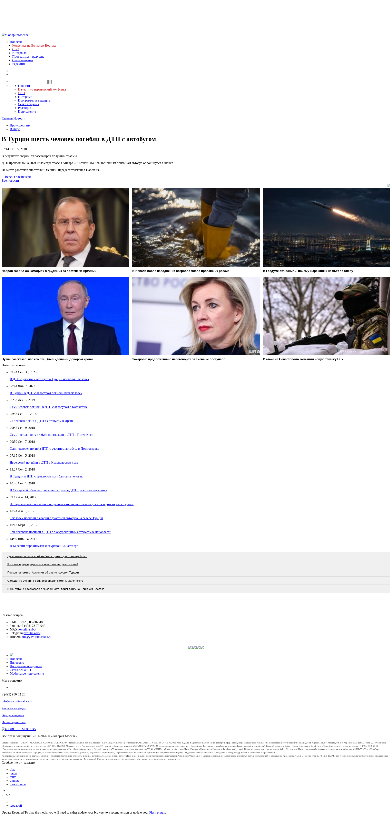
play (12, 769)
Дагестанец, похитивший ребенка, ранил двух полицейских (47, 556)
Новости (16, 42)
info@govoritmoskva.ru (36, 636)
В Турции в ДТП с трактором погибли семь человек (46, 476)
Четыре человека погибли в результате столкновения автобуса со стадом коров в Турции (72, 504)
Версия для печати (18, 177)
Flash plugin (157, 812)
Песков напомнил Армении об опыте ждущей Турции (43, 572)
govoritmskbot (27, 629)
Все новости (10, 180)
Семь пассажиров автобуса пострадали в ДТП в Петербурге (51, 434)
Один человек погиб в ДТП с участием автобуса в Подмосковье (54, 448)
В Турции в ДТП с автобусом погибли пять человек (46, 393)
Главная (7, 118)
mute (13, 777)
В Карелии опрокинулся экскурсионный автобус (44, 546)
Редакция (18, 64)
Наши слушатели (14, 722)
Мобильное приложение (27, 673)
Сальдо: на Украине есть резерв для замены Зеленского (45, 580)
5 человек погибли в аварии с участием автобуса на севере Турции (56, 518)
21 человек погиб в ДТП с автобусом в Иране (42, 421)
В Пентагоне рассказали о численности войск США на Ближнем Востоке (55, 588)
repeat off (16, 805)
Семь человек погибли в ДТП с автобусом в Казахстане (49, 407)
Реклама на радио (14, 708)
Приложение (27, 111)
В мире (15, 129)
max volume (18, 784)
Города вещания (13, 715)
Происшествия (20, 125)
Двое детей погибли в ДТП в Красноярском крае (44, 462)
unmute (14, 780)
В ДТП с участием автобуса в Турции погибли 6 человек (49, 379)
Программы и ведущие (28, 56)
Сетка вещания (22, 60)
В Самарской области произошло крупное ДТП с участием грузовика (58, 490)
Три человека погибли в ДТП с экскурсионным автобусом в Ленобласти (60, 532)
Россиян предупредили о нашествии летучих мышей (42, 564)
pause (13, 773)
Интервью (19, 53)
